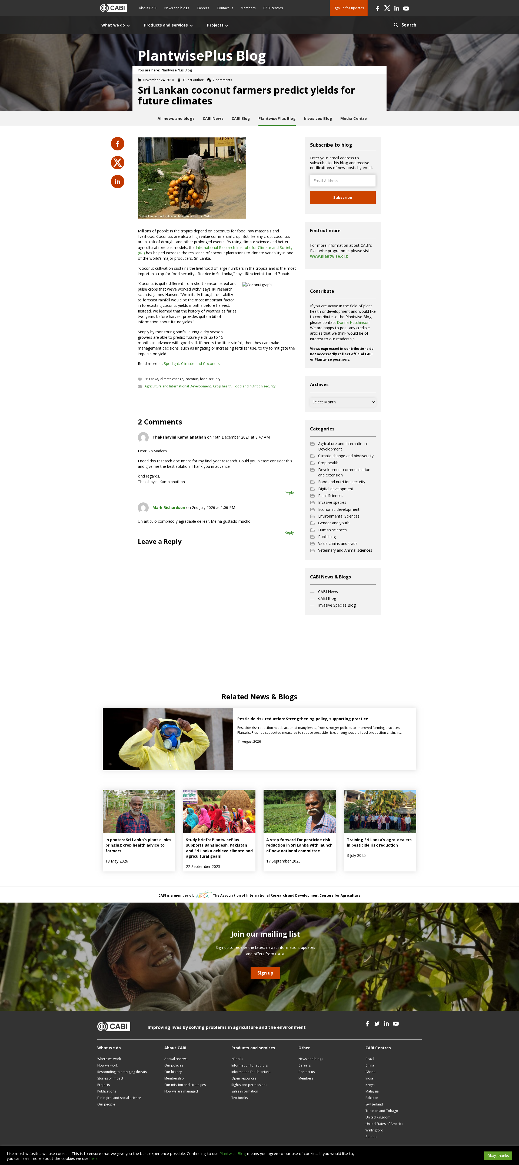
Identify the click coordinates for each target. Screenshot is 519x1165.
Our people (106, 1104)
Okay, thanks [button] (498, 1155)
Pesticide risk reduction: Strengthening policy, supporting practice (303, 718)
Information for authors (249, 1065)
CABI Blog (327, 598)
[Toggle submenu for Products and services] (191, 25)
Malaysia (372, 1091)
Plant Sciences (330, 495)
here (93, 1158)
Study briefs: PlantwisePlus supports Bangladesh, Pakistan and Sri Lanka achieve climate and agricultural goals (219, 848)
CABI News (328, 591)
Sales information (244, 1091)
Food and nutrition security (254, 386)
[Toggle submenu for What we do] (128, 25)
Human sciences (332, 529)
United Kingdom (377, 1117)
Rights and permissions (249, 1084)
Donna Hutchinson (353, 322)
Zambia (371, 1136)
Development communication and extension (344, 472)
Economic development (339, 509)
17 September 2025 (283, 861)
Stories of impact (110, 1078)
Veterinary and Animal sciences (345, 550)
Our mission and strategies (185, 1084)
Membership (174, 1078)
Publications (106, 1091)
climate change (171, 379)
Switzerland (374, 1104)
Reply (289, 492)
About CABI (148, 8)
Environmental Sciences (339, 516)
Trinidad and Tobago (381, 1110)
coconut (191, 379)
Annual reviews (175, 1059)
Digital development (335, 488)
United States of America (384, 1123)
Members (248, 8)
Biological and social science (119, 1097)
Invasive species (332, 502)
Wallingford (374, 1130)
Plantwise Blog (232, 1153)
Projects (103, 1084)
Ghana (370, 1071)
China (369, 1065)
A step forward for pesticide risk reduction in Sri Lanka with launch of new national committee (299, 845)
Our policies (173, 1065)
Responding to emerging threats (122, 1071)
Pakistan (371, 1097)
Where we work (109, 1059)
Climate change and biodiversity (346, 455)
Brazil (369, 1059)
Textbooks (239, 1097)
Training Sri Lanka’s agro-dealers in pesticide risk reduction (379, 842)
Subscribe (342, 197)
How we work (107, 1065)
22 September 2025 (203, 866)
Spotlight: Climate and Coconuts (192, 363)
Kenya (370, 1084)
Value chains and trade (338, 543)
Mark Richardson (168, 507)
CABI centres (273, 8)
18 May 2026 (116, 861)
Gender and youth (334, 522)
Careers (203, 8)
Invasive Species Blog (337, 605)
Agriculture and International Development (178, 386)
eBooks (237, 1059)
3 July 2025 (356, 855)
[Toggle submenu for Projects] (227, 25)
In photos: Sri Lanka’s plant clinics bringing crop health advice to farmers (138, 845)
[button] (377, 8)
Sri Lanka (151, 379)
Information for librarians (250, 1071)
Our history (173, 1071)
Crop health (222, 386)
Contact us (225, 8)
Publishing (327, 536)
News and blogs (176, 8)
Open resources (243, 1078)
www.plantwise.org (329, 256)
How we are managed (181, 1091)
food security (210, 379)
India (369, 1078)
